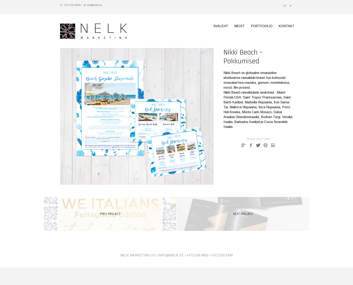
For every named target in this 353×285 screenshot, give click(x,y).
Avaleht (220, 26)
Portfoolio (262, 26)
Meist (239, 26)
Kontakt (287, 26)
